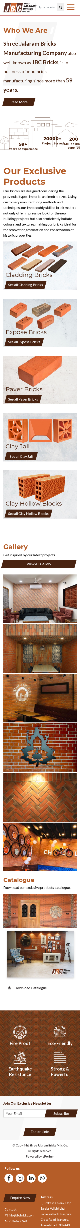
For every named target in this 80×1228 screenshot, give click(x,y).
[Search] (60, 7)
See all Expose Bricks (24, 342)
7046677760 (18, 1221)
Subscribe (61, 1113)
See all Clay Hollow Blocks (28, 513)
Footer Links (40, 1131)
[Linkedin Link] (31, 1178)
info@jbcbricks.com (21, 1215)
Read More (19, 102)
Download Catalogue (30, 988)
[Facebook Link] (8, 1178)
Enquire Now (20, 1197)
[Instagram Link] (20, 1178)
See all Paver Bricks (23, 399)
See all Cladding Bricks (25, 284)
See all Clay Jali (21, 456)
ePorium (48, 1156)
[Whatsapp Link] (42, 1178)
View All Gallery (39, 564)
